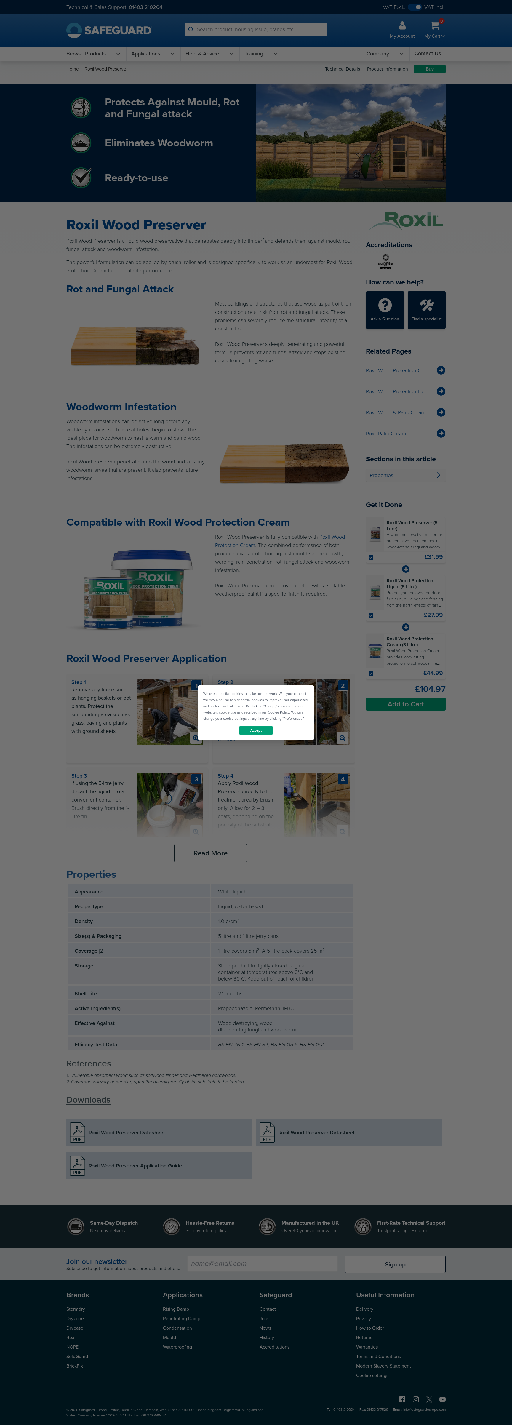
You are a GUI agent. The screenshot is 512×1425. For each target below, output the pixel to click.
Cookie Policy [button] (278, 712)
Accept (256, 730)
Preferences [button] (293, 718)
